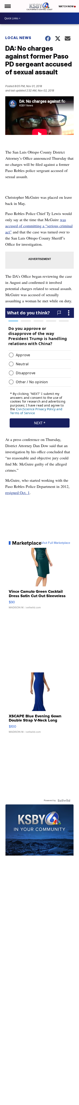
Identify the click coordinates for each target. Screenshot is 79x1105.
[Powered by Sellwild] (63, 800)
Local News (18, 38)
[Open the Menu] (7, 6)
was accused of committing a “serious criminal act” (39, 226)
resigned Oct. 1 (17, 492)
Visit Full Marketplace (55, 542)
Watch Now (66, 6)
